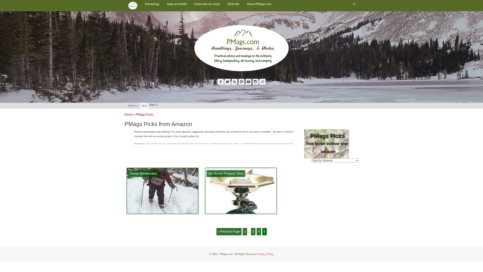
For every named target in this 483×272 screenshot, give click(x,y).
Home (133, 105)
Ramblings (152, 4)
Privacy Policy (266, 254)
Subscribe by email (207, 4)
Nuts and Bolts (177, 4)
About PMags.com (259, 4)
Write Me (233, 4)
